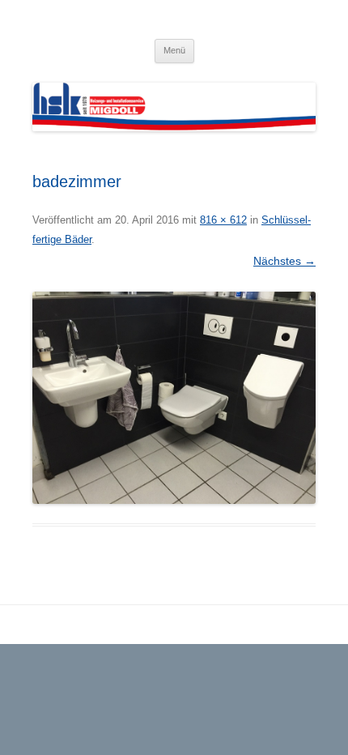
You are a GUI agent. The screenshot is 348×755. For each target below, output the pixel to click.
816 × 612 (223, 220)
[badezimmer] (174, 398)
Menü (174, 50)
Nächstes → (284, 260)
